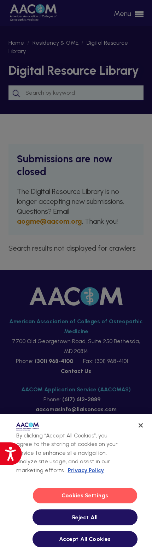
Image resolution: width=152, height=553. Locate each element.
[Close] (140, 425)
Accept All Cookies (85, 539)
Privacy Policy (86, 470)
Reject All (85, 517)
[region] (76, 483)
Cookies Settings (85, 495)
